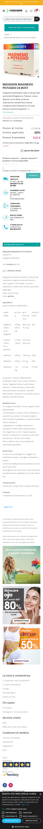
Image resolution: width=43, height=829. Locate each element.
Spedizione (8, 742)
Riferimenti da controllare (15, 727)
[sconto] (21, 605)
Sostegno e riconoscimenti (15, 712)
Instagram (10, 785)
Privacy (34, 171)
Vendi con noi (9, 696)
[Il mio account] (26, 10)
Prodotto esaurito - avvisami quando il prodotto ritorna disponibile (20, 159)
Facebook (5, 785)
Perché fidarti (9, 692)
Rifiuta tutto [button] (32, 821)
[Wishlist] (31, 10)
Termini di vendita (11, 738)
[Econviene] (14, 11)
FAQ (4, 722)
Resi (5, 750)
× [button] (40, 794)
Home (6, 34)
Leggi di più (8, 507)
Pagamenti (8, 746)
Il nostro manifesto (12, 684)
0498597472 (9, 2)
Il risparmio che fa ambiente (16, 680)
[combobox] (18, 19)
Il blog (6, 688)
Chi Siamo (7, 708)
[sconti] (21, 645)
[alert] (21, 810)
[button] (38, 77)
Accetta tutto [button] (11, 821)
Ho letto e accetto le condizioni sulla (20, 171)
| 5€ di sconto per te (17, 2)
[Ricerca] (37, 19)
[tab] (21, 245)
